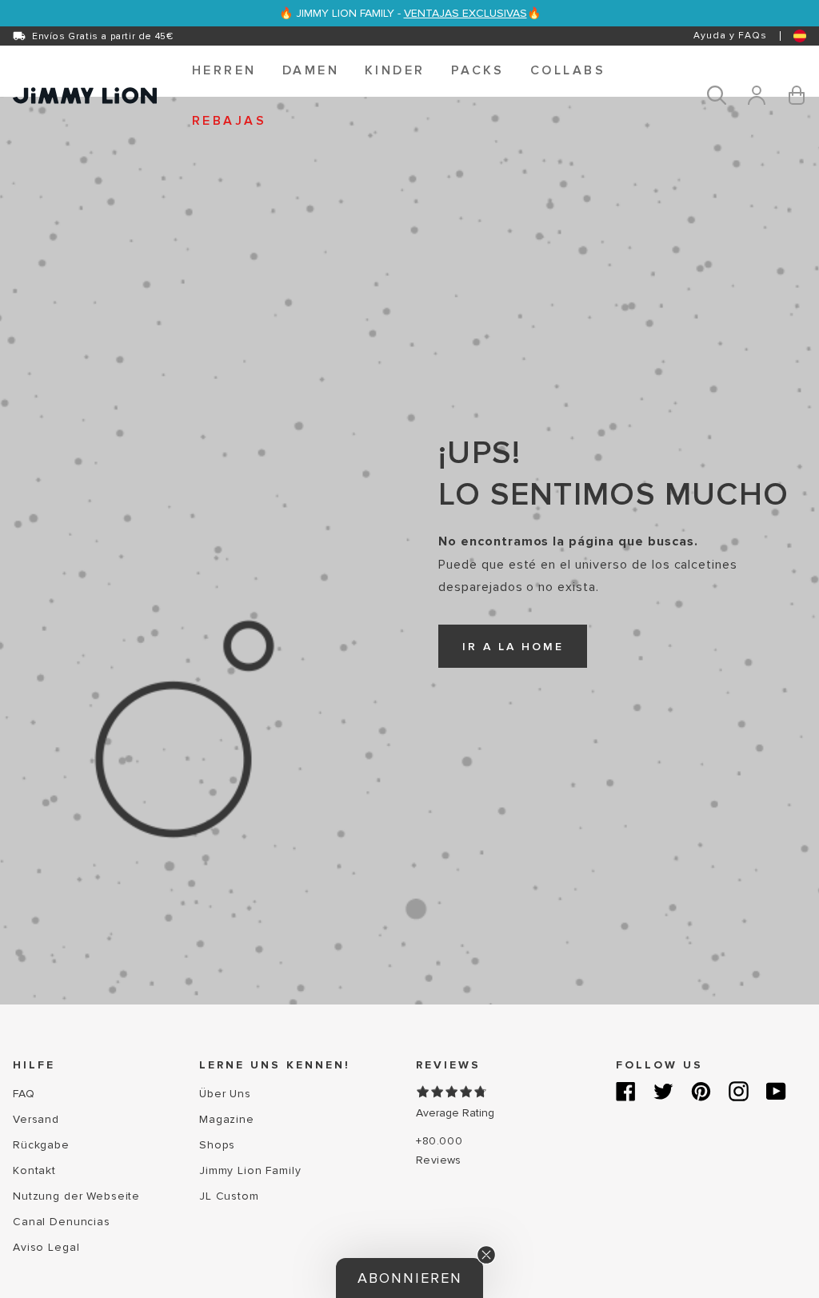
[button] (224, 70)
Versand (36, 1119)
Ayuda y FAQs (730, 36)
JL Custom (229, 1196)
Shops (217, 1145)
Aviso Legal (46, 1247)
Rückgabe (41, 1145)
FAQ (24, 1093)
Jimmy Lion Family (250, 1170)
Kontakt (34, 1170)
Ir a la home (513, 646)
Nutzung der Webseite (76, 1196)
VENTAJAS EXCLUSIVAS (465, 13)
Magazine (226, 1119)
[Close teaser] (486, 1254)
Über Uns (225, 1093)
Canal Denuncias (61, 1221)
